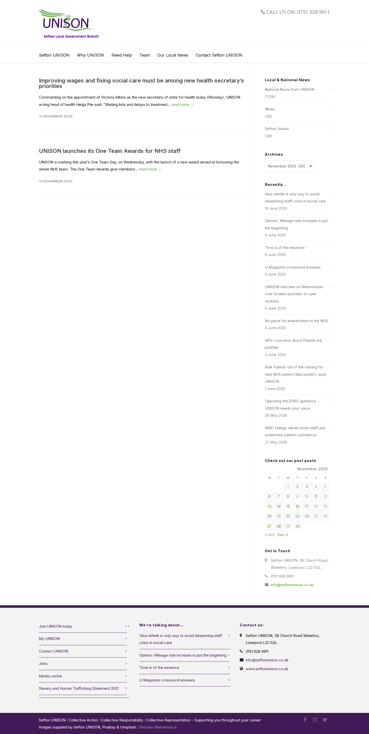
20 (269, 516)
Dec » (282, 534)
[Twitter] (325, 720)
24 (307, 516)
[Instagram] (315, 720)
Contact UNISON (53, 651)
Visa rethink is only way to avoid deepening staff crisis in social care (295, 198)
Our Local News (172, 55)
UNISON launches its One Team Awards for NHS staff (109, 151)
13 (269, 506)
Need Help (121, 55)
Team (144, 55)
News (270, 109)
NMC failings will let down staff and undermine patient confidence (295, 431)
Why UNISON (90, 55)
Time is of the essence (285, 247)
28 (279, 526)
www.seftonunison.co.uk (267, 668)
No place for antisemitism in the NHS (296, 320)
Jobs (43, 663)
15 (288, 506)
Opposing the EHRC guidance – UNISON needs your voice (292, 405)
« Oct (269, 534)
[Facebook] (305, 720)
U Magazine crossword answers (293, 267)
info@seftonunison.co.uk (292, 584)
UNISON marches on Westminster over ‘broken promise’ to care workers (294, 294)
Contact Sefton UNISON (219, 55)
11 (316, 496)
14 (279, 506)
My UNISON (49, 638)
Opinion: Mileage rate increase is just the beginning (296, 224)
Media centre (50, 676)
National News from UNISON (289, 89)
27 (269, 526)
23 (297, 516)
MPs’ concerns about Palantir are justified (293, 344)
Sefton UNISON (54, 55)
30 (297, 526)
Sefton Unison (277, 128)
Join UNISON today (55, 626)
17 (307, 506)
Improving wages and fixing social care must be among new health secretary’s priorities (141, 83)
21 (278, 516)
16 (297, 506)
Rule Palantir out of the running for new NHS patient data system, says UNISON (295, 374)
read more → (182, 104)
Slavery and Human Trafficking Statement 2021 (78, 688)
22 (288, 516)
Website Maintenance (158, 727)
